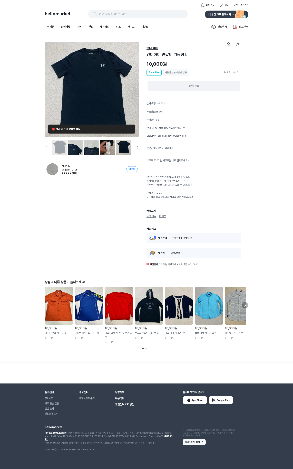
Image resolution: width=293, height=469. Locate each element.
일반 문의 (49, 408)
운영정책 (119, 392)
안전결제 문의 (51, 413)
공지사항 (49, 398)
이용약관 (119, 398)
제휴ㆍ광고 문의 (87, 398)
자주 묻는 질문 (52, 403)
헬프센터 (49, 392)
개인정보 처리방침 (124, 404)
